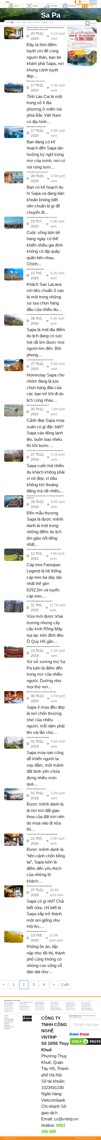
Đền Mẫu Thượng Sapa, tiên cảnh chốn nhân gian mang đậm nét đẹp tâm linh (45, 496)
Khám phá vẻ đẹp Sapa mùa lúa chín (37, 931)
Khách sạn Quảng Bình (40, 1008)
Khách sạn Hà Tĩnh (23, 1005)
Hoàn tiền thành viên (9, 1026)
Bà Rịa (18, 22)
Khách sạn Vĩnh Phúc (8, 1011)
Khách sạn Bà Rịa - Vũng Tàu (26, 1002)
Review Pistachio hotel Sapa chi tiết (36, 126)
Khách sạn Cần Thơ (24, 1003)
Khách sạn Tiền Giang (70, 1009)
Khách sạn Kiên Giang (86, 1005)
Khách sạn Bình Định (70, 1002)
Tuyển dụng (7, 1025)
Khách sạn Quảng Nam (55, 1008)
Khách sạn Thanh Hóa (39, 1009)
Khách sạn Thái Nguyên (24, 1009)
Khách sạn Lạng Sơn (39, 1006)
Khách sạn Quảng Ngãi (70, 1008)
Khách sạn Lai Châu (8, 1006)
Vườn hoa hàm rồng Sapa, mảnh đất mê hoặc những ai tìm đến (45, 450)
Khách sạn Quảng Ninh (86, 1008)
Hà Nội (29, 22)
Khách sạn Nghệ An (70, 1006)
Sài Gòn (51, 22)
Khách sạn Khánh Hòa (71, 1005)
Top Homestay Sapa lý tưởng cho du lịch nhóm (40, 360)
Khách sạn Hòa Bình (54, 1005)
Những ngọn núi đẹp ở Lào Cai (36, 81)
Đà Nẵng (24, 22)
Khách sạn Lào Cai (54, 1006)
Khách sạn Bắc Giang (39, 1002)
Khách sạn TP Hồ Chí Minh (87, 1009)
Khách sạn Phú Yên (24, 1008)
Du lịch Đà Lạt (36, 22)
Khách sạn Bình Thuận (9, 1003)
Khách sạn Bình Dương (86, 1002)
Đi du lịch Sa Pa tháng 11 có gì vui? (36, 789)
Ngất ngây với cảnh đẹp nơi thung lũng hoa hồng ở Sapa (43, 646)
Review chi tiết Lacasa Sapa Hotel (35, 269)
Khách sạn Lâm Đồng (24, 1006)
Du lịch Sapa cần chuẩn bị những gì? (37, 172)
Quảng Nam (45, 22)
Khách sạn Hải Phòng (39, 1005)
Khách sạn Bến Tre (54, 1002)
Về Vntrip (6, 1015)
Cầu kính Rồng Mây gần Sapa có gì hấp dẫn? (39, 601)
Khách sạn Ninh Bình (85, 1006)
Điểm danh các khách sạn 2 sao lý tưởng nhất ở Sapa (41, 691)
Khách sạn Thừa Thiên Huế (56, 1009)
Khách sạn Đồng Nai (85, 1003)
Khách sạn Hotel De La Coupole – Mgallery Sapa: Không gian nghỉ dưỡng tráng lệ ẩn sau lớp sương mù (45, 28)
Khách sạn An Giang (8, 1002)
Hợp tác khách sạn (8, 1022)
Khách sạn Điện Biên (70, 1003)
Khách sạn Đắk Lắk (54, 1003)
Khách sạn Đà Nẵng (39, 1003)
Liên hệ (6, 1017)
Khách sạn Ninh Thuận (9, 1008)
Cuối (65, 985)
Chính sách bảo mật (8, 1020)
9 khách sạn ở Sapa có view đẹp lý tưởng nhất (39, 886)
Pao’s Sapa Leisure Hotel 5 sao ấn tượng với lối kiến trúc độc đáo (45, 314)
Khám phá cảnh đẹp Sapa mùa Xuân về (38, 405)
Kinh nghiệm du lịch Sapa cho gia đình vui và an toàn (42, 217)
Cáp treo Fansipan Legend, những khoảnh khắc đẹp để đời (44, 549)
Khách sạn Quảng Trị (8, 1009)
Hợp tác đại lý (7, 1028)
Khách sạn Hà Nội (8, 1005)
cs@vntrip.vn (66, 1118)
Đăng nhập (92, 1)
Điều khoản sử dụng (8, 1019)
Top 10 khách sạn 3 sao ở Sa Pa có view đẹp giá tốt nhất (42, 834)
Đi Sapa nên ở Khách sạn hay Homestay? (38, 737)
